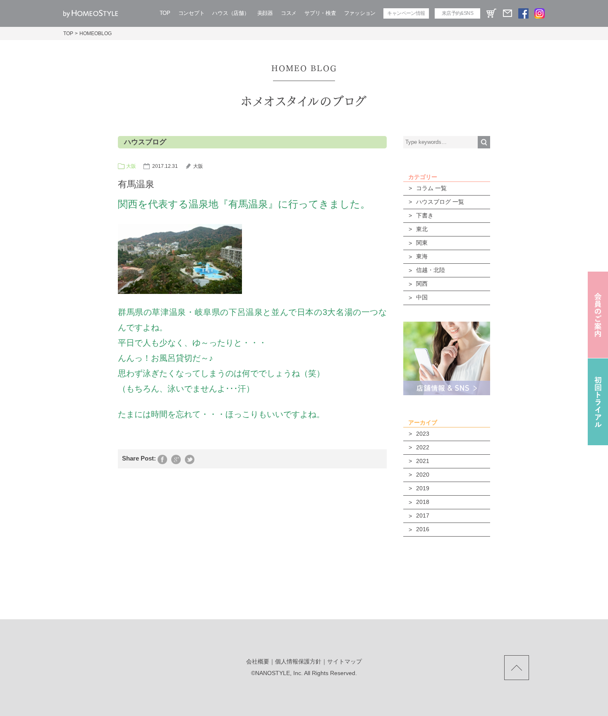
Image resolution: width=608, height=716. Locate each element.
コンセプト (191, 13)
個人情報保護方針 (298, 661)
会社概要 (257, 661)
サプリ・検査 (320, 13)
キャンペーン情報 (406, 13)
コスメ (289, 13)
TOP (165, 13)
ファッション (360, 13)
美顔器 (265, 13)
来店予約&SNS (457, 13)
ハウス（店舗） (230, 13)
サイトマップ (344, 661)
